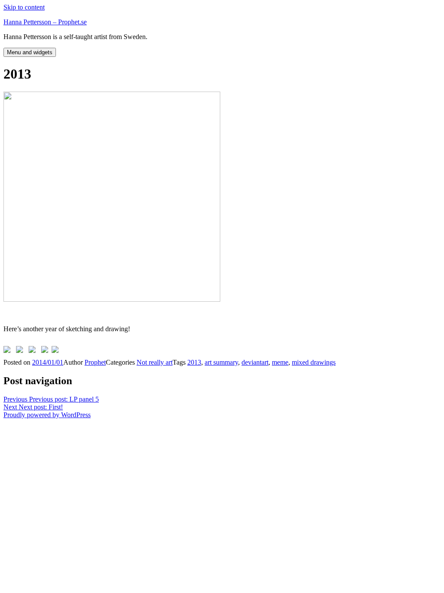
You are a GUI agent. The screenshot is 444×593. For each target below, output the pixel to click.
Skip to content (24, 7)
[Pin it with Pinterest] (34, 351)
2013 (194, 362)
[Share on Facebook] (8, 351)
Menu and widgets (29, 52)
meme (280, 362)
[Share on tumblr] (46, 351)
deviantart (255, 362)
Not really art (155, 362)
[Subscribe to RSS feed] (57, 351)
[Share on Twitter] (21, 351)
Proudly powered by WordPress (47, 414)
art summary (221, 362)
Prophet (95, 362)
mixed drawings (314, 362)
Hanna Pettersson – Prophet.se (45, 22)
